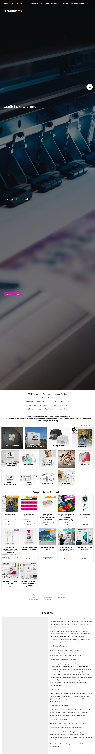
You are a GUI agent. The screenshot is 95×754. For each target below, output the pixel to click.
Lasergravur (31, 405)
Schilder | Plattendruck (59, 405)
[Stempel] (85, 456)
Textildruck (65, 401)
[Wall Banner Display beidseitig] (84, 536)
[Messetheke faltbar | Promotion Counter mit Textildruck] (28, 571)
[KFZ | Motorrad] (12, 435)
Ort (12, 3)
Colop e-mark (38, 398)
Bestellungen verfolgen (47, 598)
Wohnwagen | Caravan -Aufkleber (55, 394)
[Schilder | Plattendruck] (10, 475)
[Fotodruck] (28, 456)
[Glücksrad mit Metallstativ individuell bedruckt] (84, 503)
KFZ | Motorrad (32, 394)
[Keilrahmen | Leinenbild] (10, 456)
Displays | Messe (34, 409)
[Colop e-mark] (59, 435)
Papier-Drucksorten (55, 398)
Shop (6, 3)
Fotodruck (52, 401)
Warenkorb (61, 598)
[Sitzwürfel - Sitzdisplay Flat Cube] (10, 571)
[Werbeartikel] (47, 475)
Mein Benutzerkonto (34, 598)
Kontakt (20, 3)
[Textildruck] (47, 456)
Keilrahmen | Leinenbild (35, 401)
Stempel (43, 405)
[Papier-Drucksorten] (83, 435)
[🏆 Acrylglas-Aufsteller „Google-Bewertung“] (28, 536)
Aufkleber (63, 409)
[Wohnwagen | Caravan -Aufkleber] (36, 435)
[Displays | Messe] (28, 475)
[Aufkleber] (66, 475)
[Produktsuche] (89, 87)
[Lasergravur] (66, 456)
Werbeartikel (50, 409)
